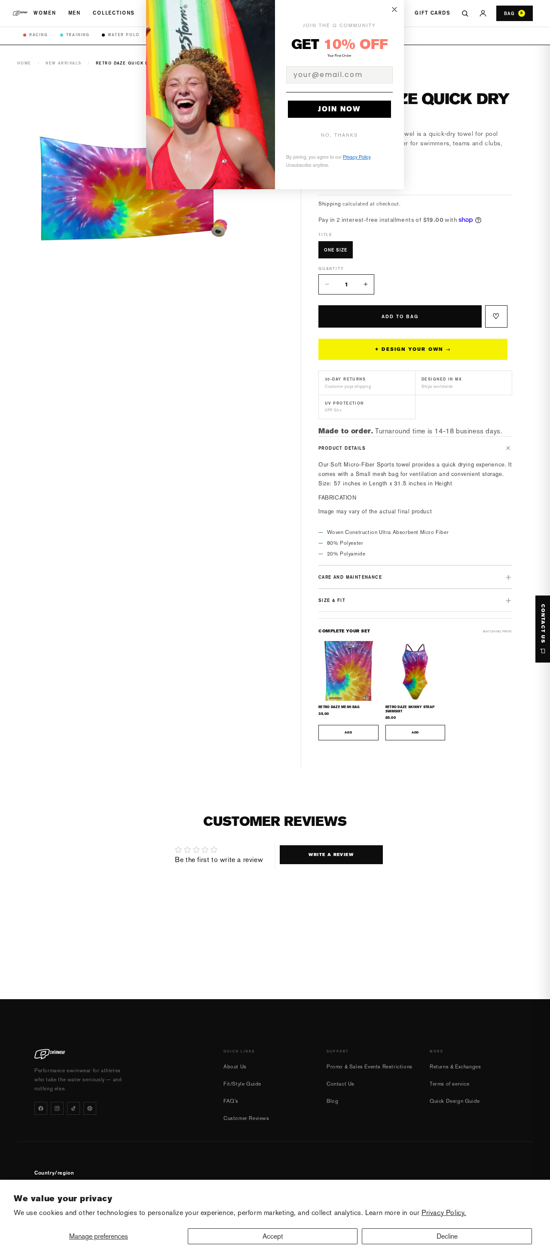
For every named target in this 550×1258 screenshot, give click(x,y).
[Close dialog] (394, 9)
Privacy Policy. (444, 1213)
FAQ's (230, 1101)
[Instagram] (57, 1108)
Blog (332, 1101)
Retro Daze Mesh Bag (339, 707)
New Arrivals (63, 63)
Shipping (329, 204)
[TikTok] (73, 1108)
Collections (114, 13)
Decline (447, 1236)
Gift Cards (432, 13)
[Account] (483, 13)
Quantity (331, 268)
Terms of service (450, 1084)
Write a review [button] (331, 854)
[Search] (465, 13)
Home (24, 63)
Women (45, 13)
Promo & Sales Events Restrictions (369, 1067)
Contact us (543, 624)
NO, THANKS (339, 135)
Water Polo (124, 34)
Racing (38, 34)
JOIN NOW (339, 109)
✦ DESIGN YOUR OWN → (413, 349)
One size (335, 249)
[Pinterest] (89, 1108)
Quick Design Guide (455, 1101)
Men (74, 13)
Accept (273, 1236)
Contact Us (340, 1084)
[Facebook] (40, 1108)
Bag (513, 13)
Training (78, 34)
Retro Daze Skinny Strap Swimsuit (410, 709)
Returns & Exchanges (455, 1067)
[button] (415, 448)
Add (348, 732)
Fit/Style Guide (242, 1084)
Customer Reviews (246, 1118)
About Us (235, 1067)
